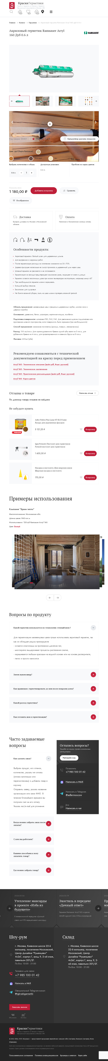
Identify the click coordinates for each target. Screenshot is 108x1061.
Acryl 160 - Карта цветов (24, 378)
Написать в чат (74, 808)
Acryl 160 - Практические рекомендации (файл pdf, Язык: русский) (43, 374)
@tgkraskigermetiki (24, 993)
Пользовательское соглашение (21, 1055)
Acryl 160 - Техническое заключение (30, 369)
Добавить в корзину (44, 190)
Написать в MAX (74, 782)
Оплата (70, 217)
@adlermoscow (74, 795)
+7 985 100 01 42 (75, 772)
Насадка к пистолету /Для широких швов (53, 468)
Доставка (25, 217)
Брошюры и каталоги (68, 1055)
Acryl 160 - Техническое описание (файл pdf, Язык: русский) (40, 364)
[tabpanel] (57, 562)
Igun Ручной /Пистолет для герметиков (52, 444)
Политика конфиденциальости (46, 1055)
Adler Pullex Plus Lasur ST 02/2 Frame (51, 419)
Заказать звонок (19, 1007)
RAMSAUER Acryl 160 (85, 912)
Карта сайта (82, 1055)
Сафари (17, 526)
